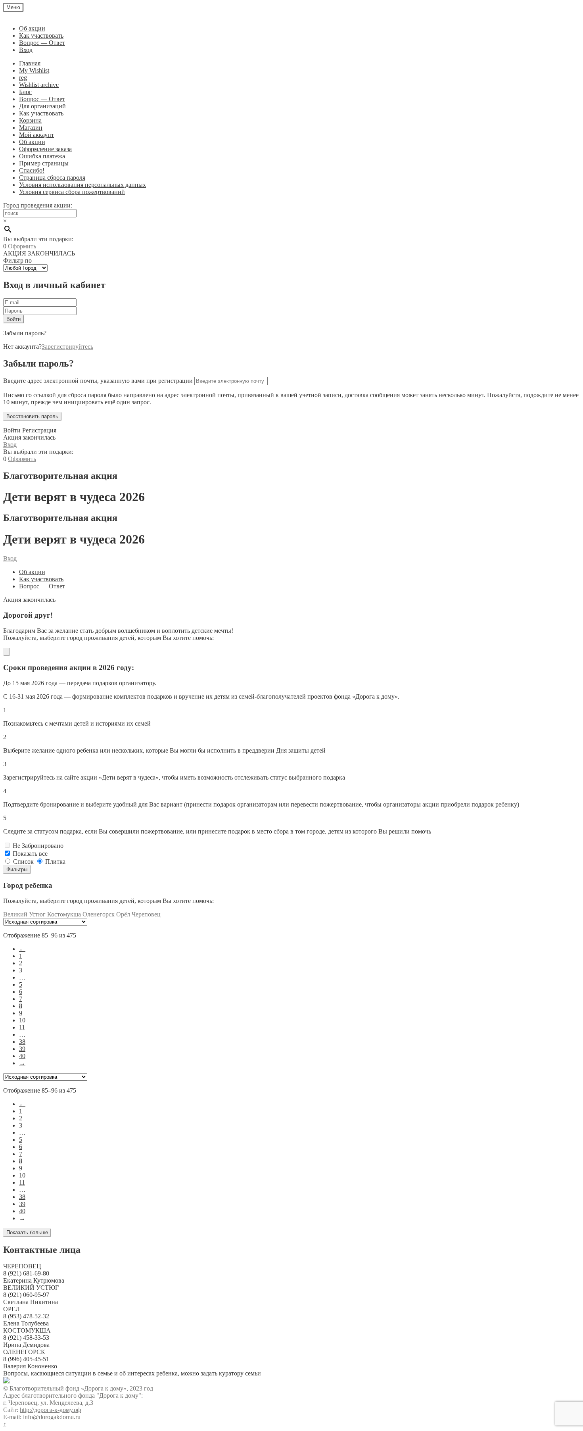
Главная (29, 63)
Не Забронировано (38, 845)
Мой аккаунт (36, 134)
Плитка (55, 861)
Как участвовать (41, 35)
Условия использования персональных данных (82, 184)
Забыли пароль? (24, 333)
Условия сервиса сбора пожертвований (72, 191)
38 (22, 1041)
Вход (26, 49)
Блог (25, 91)
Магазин (30, 127)
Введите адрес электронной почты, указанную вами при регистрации (98, 380)
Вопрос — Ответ (42, 42)
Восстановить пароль (32, 416)
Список (23, 861)
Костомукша (64, 914)
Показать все (30, 853)
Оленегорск (98, 914)
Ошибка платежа (42, 156)
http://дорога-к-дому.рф (50, 1409)
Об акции (32, 28)
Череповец (146, 914)
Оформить (22, 246)
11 (22, 1027)
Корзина (30, 120)
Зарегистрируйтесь (67, 346)
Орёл (123, 914)
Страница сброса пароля (52, 177)
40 (22, 1056)
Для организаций (42, 106)
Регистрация (39, 430)
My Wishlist (34, 70)
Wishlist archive (39, 84)
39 (22, 1048)
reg (23, 77)
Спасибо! (31, 170)
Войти (12, 430)
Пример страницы (44, 163)
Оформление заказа (45, 149)
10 (22, 1020)
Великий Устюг (24, 914)
